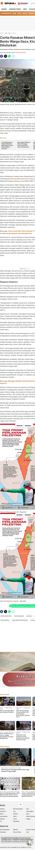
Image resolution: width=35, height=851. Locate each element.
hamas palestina (5, 620)
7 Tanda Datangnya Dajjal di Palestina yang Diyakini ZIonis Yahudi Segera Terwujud (7, 145)
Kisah (14, 13)
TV (1, 821)
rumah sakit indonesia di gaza (20, 620)
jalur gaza (29, 616)
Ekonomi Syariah (15, 9)
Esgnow (2, 819)
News (1, 814)
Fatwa (19, 13)
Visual (15, 819)
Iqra (14, 811)
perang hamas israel (6, 616)
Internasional (3, 816)
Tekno (15, 816)
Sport (27, 814)
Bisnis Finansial (30, 816)
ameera (4, 9)
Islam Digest (8, 33)
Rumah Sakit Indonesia (19, 179)
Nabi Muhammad (6, 13)
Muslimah (31, 13)
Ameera (2, 809)
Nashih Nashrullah (20, 52)
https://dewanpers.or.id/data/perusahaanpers (14, 841)
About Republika (5, 829)
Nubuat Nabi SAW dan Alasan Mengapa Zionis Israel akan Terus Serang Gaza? (23, 145)
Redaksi (15, 829)
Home (1, 33)
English (28, 819)
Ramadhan (16, 821)
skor (25, 9)
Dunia (14, 33)
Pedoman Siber (30, 829)
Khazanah (3, 811)
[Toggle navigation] (2, 3)
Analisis (15, 814)
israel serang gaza (19, 616)
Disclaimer (3, 832)
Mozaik (25, 13)
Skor (27, 809)
